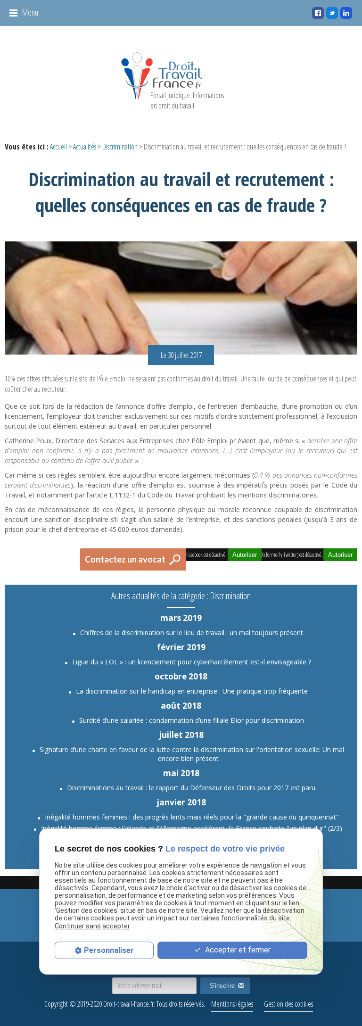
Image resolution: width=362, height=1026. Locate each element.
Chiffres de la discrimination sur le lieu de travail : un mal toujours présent (191, 632)
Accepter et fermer (237, 949)
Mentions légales (232, 1004)
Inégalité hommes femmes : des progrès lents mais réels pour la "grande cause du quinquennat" (192, 816)
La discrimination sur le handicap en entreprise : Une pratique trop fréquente (192, 691)
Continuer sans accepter (92, 926)
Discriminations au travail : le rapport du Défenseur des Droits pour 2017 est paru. (192, 787)
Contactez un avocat (125, 559)
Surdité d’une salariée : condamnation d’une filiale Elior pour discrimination (191, 720)
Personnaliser (109, 950)
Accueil (58, 146)
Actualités (84, 146)
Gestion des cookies (288, 1004)
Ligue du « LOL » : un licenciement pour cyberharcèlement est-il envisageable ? (191, 661)
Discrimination (120, 146)
